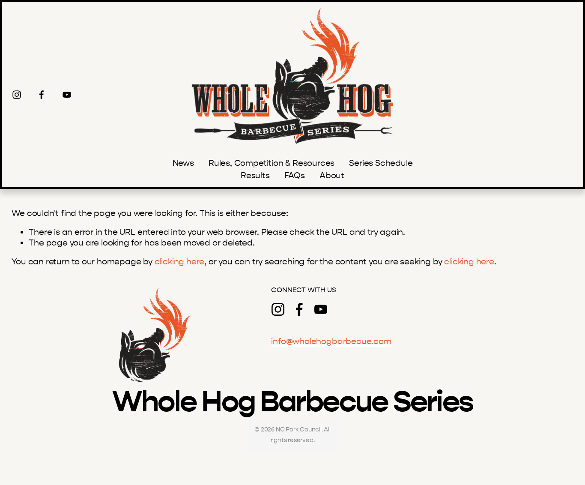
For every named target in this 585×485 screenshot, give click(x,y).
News (183, 163)
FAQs (294, 175)
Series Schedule (380, 163)
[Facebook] (41, 95)
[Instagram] (17, 95)
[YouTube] (67, 95)
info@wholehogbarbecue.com (331, 341)
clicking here (180, 261)
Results (255, 175)
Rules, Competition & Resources (271, 163)
